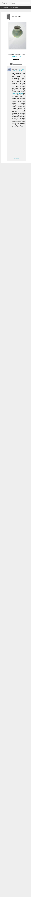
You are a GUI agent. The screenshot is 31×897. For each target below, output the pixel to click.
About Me (15, 7)
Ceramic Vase (16, 16)
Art (11, 7)
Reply (13, 129)
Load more (16, 158)
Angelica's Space (16, 56)
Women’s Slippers (18, 93)
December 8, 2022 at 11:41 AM (18, 70)
